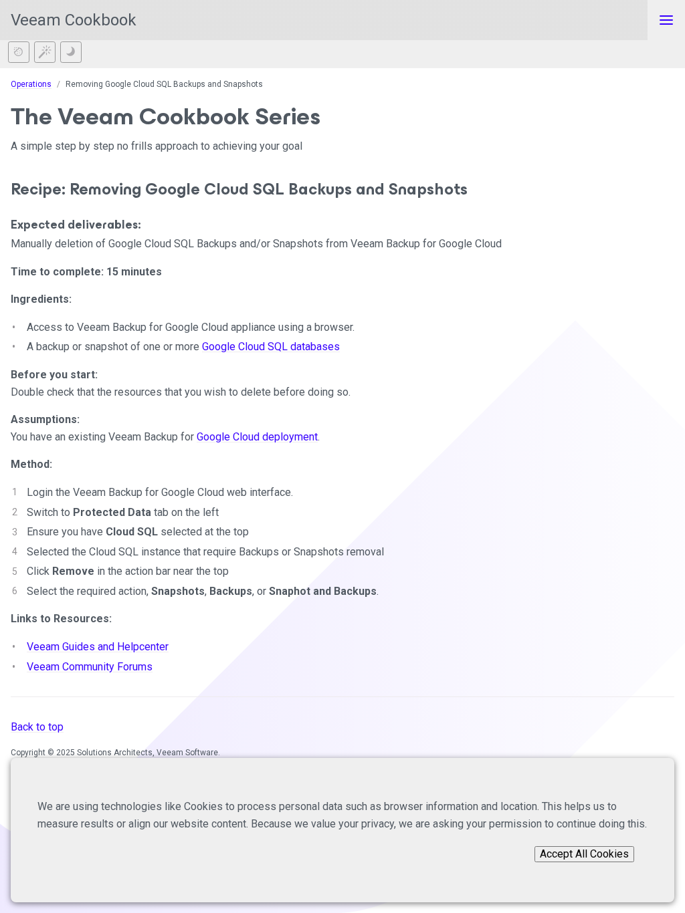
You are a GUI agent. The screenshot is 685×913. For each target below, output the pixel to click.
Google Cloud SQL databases (271, 346)
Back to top (37, 727)
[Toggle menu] (666, 20)
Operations (31, 84)
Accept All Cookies (584, 853)
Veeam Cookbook (73, 20)
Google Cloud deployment (257, 436)
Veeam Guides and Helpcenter (98, 646)
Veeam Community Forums (90, 666)
